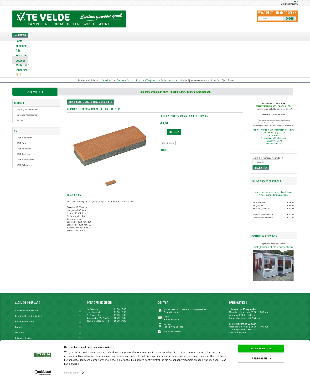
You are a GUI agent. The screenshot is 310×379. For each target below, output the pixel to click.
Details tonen (71, 372)
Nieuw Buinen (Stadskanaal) (273, 138)
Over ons (19, 332)
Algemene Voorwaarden (26, 310)
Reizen (20, 120)
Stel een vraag (168, 143)
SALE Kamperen (24, 137)
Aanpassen (259, 358)
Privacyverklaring (23, 338)
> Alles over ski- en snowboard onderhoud (273, 192)
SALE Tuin (21, 143)
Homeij (163, 149)
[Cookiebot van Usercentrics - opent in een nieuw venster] (43, 372)
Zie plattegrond (171, 312)
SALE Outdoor (24, 154)
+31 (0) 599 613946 (173, 327)
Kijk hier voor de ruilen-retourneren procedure (273, 129)
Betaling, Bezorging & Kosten (29, 316)
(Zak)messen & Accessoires (161, 80)
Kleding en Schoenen (27, 109)
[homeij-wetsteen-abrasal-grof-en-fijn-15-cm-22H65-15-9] (111, 188)
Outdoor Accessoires (128, 80)
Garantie (19, 327)
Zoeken (290, 18)
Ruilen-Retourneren (24, 321)
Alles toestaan (261, 348)
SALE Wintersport (25, 159)
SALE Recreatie (24, 148)
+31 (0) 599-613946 (273, 140)
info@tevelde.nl (273, 143)
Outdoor (107, 80)
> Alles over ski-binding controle (273, 195)
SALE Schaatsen (24, 165)
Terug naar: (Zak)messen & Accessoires (90, 102)
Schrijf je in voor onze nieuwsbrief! (268, 158)
